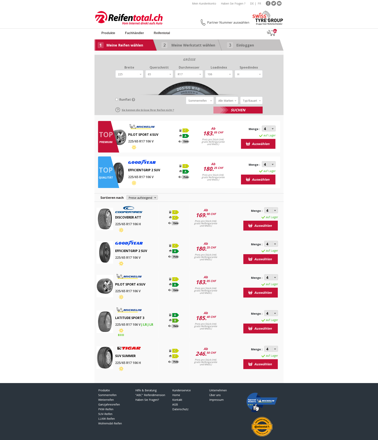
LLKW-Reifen (106, 418)
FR (259, 3)
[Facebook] (268, 3)
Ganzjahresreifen (109, 404)
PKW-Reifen (105, 409)
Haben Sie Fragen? (147, 400)
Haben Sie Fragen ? (233, 3)
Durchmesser (189, 67)
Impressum (216, 400)
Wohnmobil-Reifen (110, 423)
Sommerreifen (107, 395)
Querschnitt (159, 67)
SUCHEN (238, 110)
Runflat (125, 99)
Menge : (254, 129)
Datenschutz (180, 409)
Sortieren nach (112, 197)
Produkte (108, 33)
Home (176, 395)
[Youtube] (279, 3)
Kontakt (177, 400)
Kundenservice (181, 390)
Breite (129, 67)
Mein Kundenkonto (204, 3)
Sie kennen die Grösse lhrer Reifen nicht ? (148, 110)
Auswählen (260, 144)
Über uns (215, 395)
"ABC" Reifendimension (150, 395)
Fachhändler (134, 33)
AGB (175, 404)
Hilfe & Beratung (146, 390)
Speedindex (249, 67)
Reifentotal (162, 33)
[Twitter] (273, 3)
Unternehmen (218, 390)
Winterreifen (106, 400)
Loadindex (219, 67)
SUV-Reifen (105, 414)
